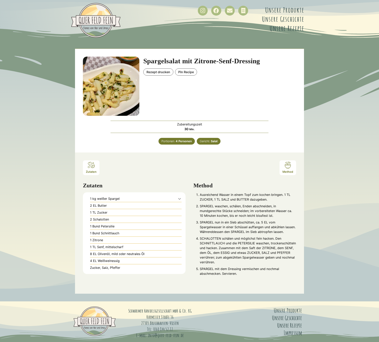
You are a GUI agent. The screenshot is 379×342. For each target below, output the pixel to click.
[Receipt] (243, 11)
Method (287, 171)
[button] (179, 199)
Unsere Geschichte (283, 18)
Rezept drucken (158, 72)
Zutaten (91, 171)
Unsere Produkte (284, 9)
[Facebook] (216, 11)
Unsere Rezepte (287, 28)
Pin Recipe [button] (186, 72)
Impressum (293, 332)
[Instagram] (203, 11)
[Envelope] (230, 11)
